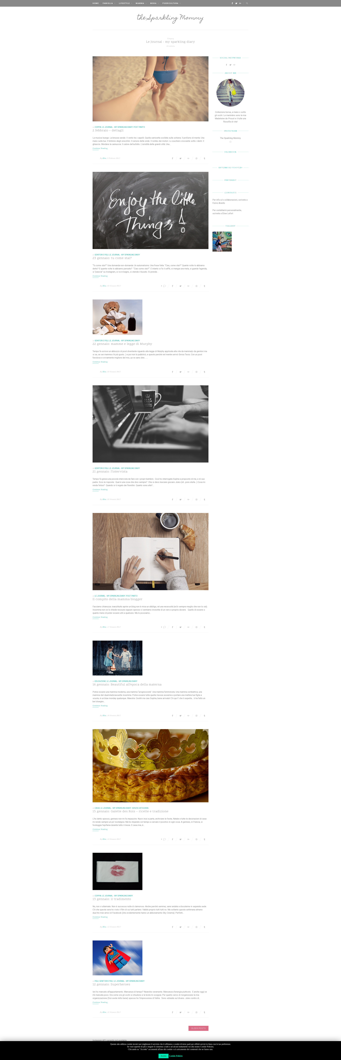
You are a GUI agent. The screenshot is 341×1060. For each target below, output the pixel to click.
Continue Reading (100, 148)
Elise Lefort (227, 213)
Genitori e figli (101, 255)
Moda (153, 3)
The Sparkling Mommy (230, 138)
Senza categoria (140, 808)
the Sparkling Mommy (170, 18)
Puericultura (170, 3)
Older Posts (198, 1028)
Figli (97, 981)
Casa (97, 808)
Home (96, 3)
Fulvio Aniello (218, 203)
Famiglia (108, 3)
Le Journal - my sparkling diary (117, 127)
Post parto (139, 127)
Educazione (100, 681)
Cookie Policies (176, 1056)
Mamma (140, 3)
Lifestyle (124, 3)
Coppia (98, 127)
